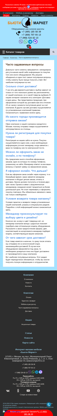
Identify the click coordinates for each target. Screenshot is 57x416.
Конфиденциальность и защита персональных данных (21, 407)
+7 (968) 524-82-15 (21, 373)
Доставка (39, 13)
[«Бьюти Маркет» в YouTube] (28, 391)
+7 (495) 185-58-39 (28, 364)
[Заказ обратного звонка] (18, 33)
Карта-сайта (28, 342)
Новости (34, 15)
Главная (6, 58)
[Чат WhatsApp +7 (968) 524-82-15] (26, 42)
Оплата (28, 297)
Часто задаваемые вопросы (28, 308)
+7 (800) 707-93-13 (28, 368)
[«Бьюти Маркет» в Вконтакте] (8, 391)
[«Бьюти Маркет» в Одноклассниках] (18, 391)
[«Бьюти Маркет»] (28, 27)
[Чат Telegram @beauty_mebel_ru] (30, 42)
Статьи (25, 15)
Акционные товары (28, 324)
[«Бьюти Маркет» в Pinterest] (38, 391)
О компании (8, 13)
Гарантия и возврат (28, 301)
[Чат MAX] (28, 7)
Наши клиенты (47, 15)
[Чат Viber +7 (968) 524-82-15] (21, 42)
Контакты (16, 15)
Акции (6, 15)
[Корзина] (28, 46)
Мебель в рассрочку (24, 13)
